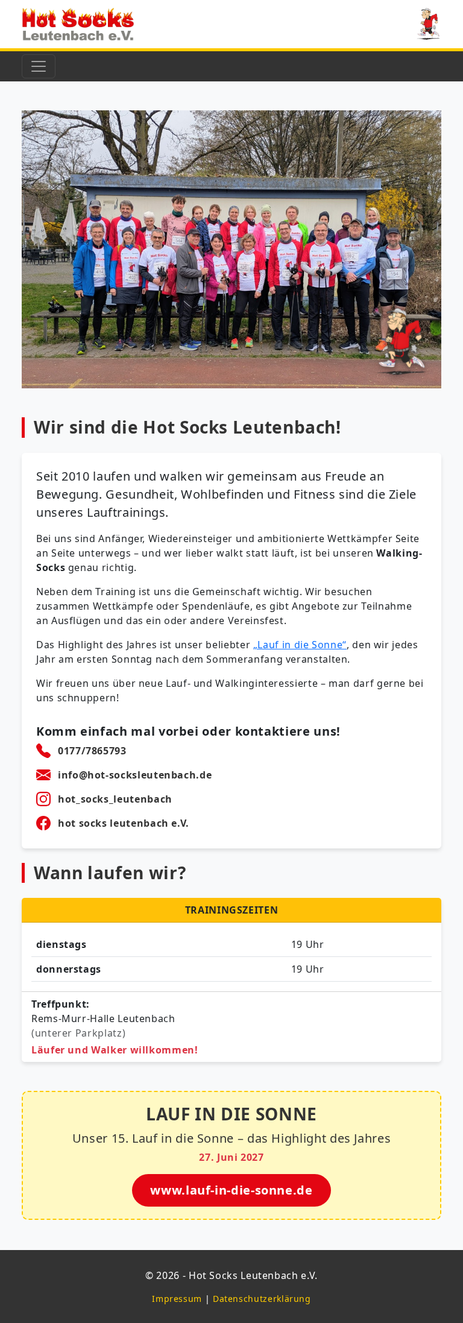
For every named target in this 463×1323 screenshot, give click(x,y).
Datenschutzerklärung (262, 1298)
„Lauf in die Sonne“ (300, 644)
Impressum (177, 1298)
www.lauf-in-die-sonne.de (231, 1190)
